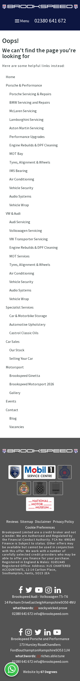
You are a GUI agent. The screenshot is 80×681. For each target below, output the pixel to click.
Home (10, 77)
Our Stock (16, 350)
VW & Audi (13, 213)
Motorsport (15, 367)
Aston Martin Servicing (26, 128)
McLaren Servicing (23, 111)
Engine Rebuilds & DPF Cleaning (33, 145)
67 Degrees (48, 671)
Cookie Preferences (40, 527)
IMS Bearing (18, 170)
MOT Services (19, 256)
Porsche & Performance (24, 85)
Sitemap (26, 521)
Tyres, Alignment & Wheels (29, 162)
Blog (13, 418)
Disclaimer (43, 521)
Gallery (14, 392)
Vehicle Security (21, 188)
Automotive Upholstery (27, 324)
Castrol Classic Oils (23, 333)
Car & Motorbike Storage (28, 315)
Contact (12, 410)
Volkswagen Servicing (25, 230)
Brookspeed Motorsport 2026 (31, 384)
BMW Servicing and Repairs (29, 102)
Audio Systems (20, 196)
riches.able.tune (51, 656)
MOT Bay (16, 153)
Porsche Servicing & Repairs (30, 94)
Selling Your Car (21, 358)
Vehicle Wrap (19, 205)
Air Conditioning (21, 179)
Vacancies (16, 426)
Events (11, 401)
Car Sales (13, 341)
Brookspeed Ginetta (24, 375)
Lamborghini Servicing (26, 119)
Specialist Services (20, 307)
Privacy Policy (63, 521)
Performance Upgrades (27, 136)
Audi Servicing (19, 222)
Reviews (12, 521)
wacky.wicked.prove (50, 608)
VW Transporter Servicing (28, 239)
